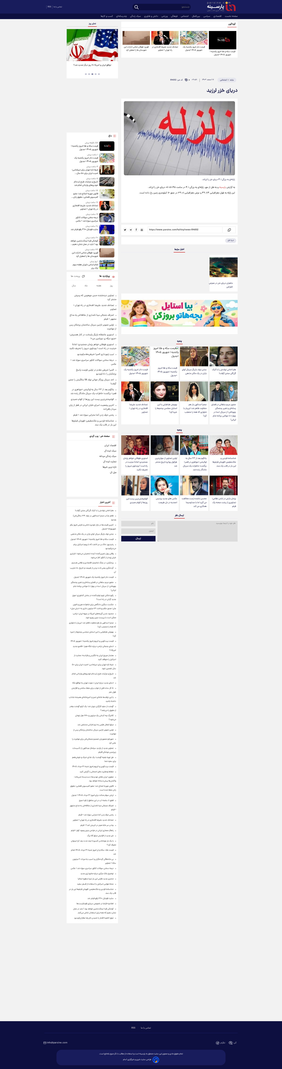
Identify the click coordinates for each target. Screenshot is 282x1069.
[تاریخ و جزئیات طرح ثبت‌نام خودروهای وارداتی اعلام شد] (106, 182)
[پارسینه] (219, 7)
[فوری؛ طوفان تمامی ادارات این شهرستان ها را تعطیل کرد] (136, 38)
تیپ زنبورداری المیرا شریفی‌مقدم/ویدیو (95, 354)
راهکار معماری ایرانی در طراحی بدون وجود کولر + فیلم (92, 830)
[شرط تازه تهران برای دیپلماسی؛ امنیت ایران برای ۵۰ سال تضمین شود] (106, 170)
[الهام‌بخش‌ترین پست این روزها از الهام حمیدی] (135, 485)
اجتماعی (185, 16)
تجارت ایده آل (109, 462)
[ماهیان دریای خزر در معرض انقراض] (224, 267)
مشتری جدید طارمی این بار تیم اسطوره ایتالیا (96, 878)
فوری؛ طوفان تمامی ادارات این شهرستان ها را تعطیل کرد (136, 49)
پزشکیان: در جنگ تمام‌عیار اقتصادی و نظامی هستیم (93, 562)
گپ (235, 1043)
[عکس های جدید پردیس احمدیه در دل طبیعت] (165, 485)
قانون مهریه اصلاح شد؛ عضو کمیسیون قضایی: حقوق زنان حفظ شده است (85, 195)
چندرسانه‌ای (121, 16)
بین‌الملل (196, 16)
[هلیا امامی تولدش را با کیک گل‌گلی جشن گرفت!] (224, 356)
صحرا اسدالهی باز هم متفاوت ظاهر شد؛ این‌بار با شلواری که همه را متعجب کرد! (195, 410)
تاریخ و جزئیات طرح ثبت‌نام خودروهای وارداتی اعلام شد (86, 183)
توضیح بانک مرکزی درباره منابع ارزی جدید (97, 873)
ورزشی (164, 16)
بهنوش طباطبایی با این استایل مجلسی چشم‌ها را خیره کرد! (166, 408)
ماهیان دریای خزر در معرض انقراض (221, 285)
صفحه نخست (231, 16)
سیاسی (207, 16)
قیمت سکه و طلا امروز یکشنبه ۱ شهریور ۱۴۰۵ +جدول (222, 53)
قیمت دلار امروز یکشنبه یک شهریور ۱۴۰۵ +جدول (194, 49)
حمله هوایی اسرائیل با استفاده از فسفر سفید (95, 884)
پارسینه (222, 187)
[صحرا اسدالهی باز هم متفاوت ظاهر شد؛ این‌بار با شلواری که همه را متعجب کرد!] (194, 391)
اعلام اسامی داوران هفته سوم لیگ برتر (85, 266)
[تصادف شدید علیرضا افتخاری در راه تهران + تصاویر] (165, 38)
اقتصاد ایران (110, 445)
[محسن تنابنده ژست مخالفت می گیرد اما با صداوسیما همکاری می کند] (194, 485)
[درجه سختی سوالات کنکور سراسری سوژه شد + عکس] (106, 218)
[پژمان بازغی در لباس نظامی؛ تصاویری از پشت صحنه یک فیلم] (224, 485)
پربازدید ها (104, 276)
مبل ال (113, 472)
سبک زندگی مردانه (107, 456)
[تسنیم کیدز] (179, 314)
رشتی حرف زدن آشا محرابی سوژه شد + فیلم (93, 415)
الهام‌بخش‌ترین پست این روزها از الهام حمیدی (137, 500)
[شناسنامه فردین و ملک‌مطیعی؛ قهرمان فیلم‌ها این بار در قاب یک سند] (224, 445)
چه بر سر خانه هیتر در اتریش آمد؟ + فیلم (97, 825)
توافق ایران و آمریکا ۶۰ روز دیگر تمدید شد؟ (92, 65)
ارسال (138, 538)
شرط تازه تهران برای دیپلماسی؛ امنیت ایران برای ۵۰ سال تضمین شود (85, 171)
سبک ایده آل (110, 451)
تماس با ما (58, 6)
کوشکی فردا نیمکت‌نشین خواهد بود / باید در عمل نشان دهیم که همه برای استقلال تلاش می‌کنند (84, 242)
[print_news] (142, 230)
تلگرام (222, 1043)
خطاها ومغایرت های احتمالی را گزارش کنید (97, 771)
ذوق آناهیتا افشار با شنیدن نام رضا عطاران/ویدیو (94, 918)
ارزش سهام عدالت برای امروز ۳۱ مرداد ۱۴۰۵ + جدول (92, 795)
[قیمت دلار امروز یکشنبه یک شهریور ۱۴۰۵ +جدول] (193, 38)
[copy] (229, 230)
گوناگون (232, 24)
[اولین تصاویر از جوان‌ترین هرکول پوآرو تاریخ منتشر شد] (165, 445)
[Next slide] (114, 45)
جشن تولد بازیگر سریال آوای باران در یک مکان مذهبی (194, 371)
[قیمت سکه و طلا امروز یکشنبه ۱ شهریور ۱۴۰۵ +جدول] (222, 40)
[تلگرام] (131, 230)
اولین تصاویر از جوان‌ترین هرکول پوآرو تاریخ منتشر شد (166, 462)
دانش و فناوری (151, 16)
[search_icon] (136, 7)
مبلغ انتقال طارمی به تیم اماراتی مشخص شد (96, 724)
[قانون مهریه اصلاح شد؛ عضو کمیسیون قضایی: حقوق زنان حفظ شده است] (106, 194)
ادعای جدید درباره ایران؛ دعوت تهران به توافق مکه (93, 683)
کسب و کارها (107, 16)
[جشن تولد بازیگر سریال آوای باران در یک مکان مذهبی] (194, 356)
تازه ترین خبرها (109, 467)
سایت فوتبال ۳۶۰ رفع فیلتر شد (84, 229)
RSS (49, 6)
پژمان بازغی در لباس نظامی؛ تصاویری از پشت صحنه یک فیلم (224, 502)
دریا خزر (231, 240)
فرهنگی (174, 16)
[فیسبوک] (136, 230)
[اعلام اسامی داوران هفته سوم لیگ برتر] (106, 265)
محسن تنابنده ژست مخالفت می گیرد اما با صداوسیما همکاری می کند (194, 502)
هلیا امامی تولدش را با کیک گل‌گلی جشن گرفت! (224, 371)
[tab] (99, 74)
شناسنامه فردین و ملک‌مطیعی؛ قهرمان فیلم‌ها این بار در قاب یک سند (224, 462)
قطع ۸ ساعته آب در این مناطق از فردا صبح (96, 800)
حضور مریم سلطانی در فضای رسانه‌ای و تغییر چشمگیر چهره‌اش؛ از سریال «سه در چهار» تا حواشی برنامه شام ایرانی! (223, 412)
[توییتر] (125, 230)
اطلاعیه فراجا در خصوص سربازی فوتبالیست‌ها (95, 903)
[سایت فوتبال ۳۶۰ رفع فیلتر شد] (106, 229)
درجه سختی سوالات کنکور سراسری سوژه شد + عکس (87, 219)
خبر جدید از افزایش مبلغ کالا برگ (100, 835)
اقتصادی (217, 16)
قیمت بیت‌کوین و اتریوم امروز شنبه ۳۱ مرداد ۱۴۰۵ (93, 766)
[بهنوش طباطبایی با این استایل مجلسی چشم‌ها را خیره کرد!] (165, 391)
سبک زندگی (135, 16)
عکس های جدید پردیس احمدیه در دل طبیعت (166, 500)
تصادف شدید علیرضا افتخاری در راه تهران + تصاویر (165, 49)
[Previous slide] (70, 45)
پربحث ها (75, 276)
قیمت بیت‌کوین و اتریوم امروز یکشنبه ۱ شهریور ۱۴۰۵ (92, 641)
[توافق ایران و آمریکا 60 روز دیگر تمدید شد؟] (92, 45)
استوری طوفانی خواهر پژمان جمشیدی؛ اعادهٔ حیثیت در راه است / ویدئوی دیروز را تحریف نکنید (135, 464)
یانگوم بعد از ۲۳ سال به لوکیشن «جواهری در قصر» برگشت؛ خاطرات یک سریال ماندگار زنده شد (195, 464)
